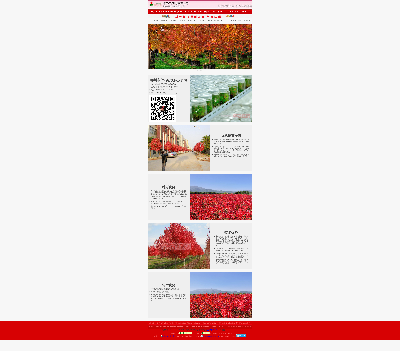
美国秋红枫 (190, 323)
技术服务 (193, 12)
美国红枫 (173, 12)
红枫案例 (233, 21)
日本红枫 (228, 323)
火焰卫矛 (224, 21)
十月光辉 (189, 21)
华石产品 (166, 12)
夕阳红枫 (214, 323)
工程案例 (186, 12)
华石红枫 (203, 323)
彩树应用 (180, 12)
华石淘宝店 (178, 323)
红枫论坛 (171, 323)
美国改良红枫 (197, 323)
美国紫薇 (216, 21)
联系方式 (221, 12)
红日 (183, 21)
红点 (195, 21)
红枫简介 (156, 21)
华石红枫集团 (221, 323)
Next (250, 46)
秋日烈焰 (201, 21)
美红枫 (167, 323)
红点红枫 (209, 323)
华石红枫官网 (234, 323)
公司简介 (159, 12)
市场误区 (173, 21)
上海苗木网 (247, 323)
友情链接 (151, 323)
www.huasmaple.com (231, 330)
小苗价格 (199, 326)
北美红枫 (183, 323)
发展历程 (164, 21)
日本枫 (200, 12)
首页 (152, 12)
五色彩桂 (209, 21)
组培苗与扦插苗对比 (245, 21)
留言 (214, 12)
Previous (149, 46)
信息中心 (207, 12)
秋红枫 (163, 323)
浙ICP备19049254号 (213, 330)
